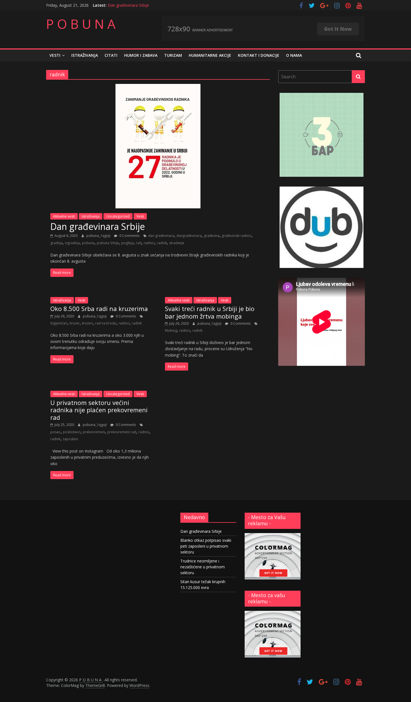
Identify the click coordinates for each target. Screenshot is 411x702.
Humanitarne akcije (210, 55)
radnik (162, 243)
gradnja (56, 243)
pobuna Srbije (108, 243)
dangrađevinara (189, 235)
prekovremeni (94, 432)
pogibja (127, 243)
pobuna (88, 243)
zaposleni (70, 439)
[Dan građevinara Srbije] (157, 87)
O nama (294, 55)
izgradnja (72, 243)
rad (138, 243)
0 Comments (129, 235)
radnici (149, 243)
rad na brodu (105, 323)
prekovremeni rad (121, 432)
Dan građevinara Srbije (128, 5)
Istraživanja (84, 55)
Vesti (54, 55)
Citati (111, 55)
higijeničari (58, 323)
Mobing (171, 330)
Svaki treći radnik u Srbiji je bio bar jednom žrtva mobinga (209, 312)
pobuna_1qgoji (98, 235)
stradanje (176, 243)
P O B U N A (80, 23)
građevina (211, 235)
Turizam (173, 55)
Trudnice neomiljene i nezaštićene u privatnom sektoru (202, 566)
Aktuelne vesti (64, 216)
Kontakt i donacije (258, 55)
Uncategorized (118, 216)
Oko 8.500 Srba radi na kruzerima (99, 308)
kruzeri (87, 323)
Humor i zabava (140, 55)
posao (55, 432)
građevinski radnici (236, 235)
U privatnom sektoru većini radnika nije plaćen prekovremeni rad (99, 409)
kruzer (75, 323)
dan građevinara (161, 235)
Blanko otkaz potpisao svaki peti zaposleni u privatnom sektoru (205, 546)
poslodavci (72, 432)
